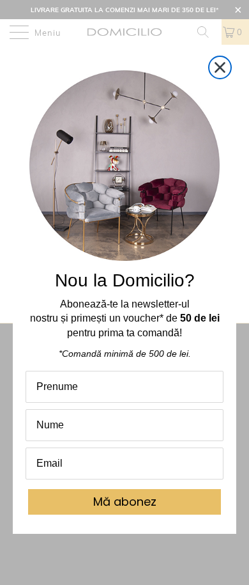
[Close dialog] (220, 67)
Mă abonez (124, 502)
